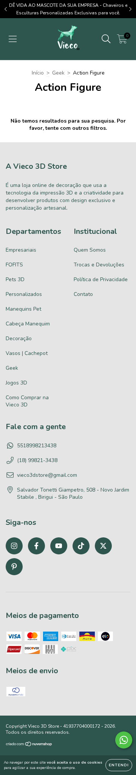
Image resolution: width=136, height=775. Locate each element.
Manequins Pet (23, 309)
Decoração (19, 338)
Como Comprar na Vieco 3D (27, 401)
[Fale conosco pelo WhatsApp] (123, 740)
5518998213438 (36, 445)
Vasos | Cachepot (27, 353)
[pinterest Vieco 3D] (14, 566)
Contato (83, 294)
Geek (58, 72)
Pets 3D (15, 279)
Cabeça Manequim (28, 323)
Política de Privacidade (101, 279)
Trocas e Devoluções (99, 264)
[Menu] (13, 39)
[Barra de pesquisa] (106, 39)
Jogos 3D (16, 382)
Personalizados (24, 294)
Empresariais (21, 250)
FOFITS (14, 264)
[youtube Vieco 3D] (58, 545)
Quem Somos (90, 250)
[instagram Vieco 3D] (14, 545)
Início (38, 72)
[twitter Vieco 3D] (103, 545)
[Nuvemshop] (29, 745)
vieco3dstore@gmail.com (47, 475)
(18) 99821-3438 (37, 460)
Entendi (119, 765)
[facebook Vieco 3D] (36, 545)
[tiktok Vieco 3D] (81, 545)
